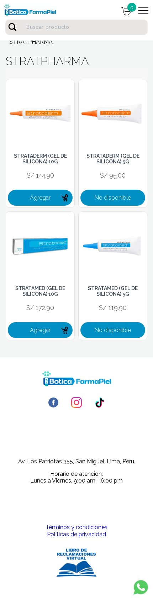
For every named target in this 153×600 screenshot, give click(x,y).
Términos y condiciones (76, 527)
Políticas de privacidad (76, 534)
